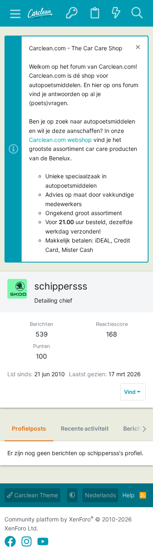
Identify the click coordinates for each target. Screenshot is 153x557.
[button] (15, 13)
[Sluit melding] (136, 48)
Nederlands (100, 495)
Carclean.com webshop (60, 139)
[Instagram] (26, 542)
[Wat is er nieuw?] (116, 13)
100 (41, 356)
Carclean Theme (35, 495)
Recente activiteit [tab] (85, 428)
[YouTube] (43, 542)
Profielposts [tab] (29, 428)
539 (41, 334)
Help (128, 495)
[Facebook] (10, 542)
